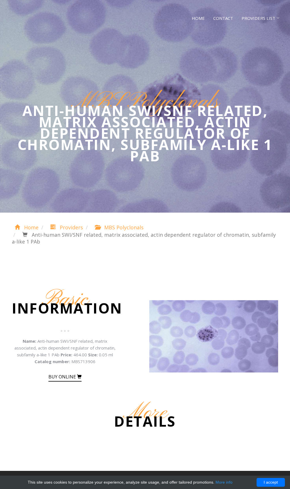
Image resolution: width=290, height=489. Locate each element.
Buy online (62, 377)
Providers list (258, 18)
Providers (70, 227)
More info (224, 482)
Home (198, 18)
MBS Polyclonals (123, 227)
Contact (223, 18)
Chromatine (34, 17)
